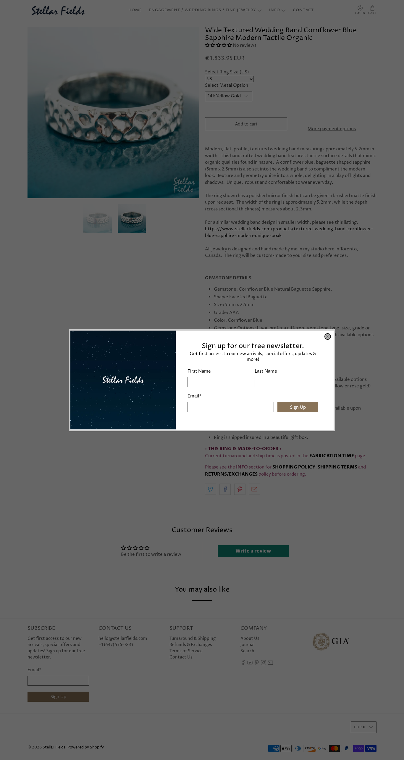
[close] (328, 336)
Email (194, 396)
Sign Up (298, 407)
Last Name (266, 371)
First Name (199, 371)
